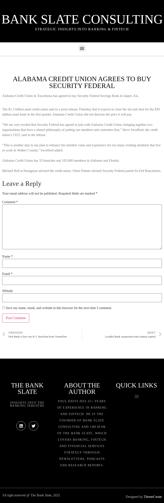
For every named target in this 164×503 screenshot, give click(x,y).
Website (7, 291)
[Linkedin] (21, 425)
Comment (10, 202)
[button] (82, 48)
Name (7, 256)
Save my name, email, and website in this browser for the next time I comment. (59, 308)
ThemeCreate (153, 497)
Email (7, 274)
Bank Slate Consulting (82, 19)
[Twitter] (33, 425)
